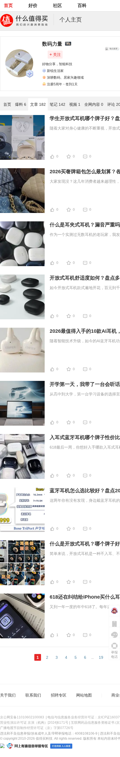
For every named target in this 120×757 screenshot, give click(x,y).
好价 (32, 5)
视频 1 (74, 104)
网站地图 (84, 695)
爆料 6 (20, 104)
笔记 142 (57, 104)
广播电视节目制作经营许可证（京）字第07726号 (36, 728)
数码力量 (52, 44)
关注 (55, 54)
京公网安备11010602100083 (22, 717)
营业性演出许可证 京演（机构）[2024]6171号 (34, 723)
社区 (57, 5)
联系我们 (33, 695)
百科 (82, 5)
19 (101, 657)
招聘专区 (58, 695)
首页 (8, 5)
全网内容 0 (93, 104)
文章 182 (38, 104)
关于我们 (8, 695)
